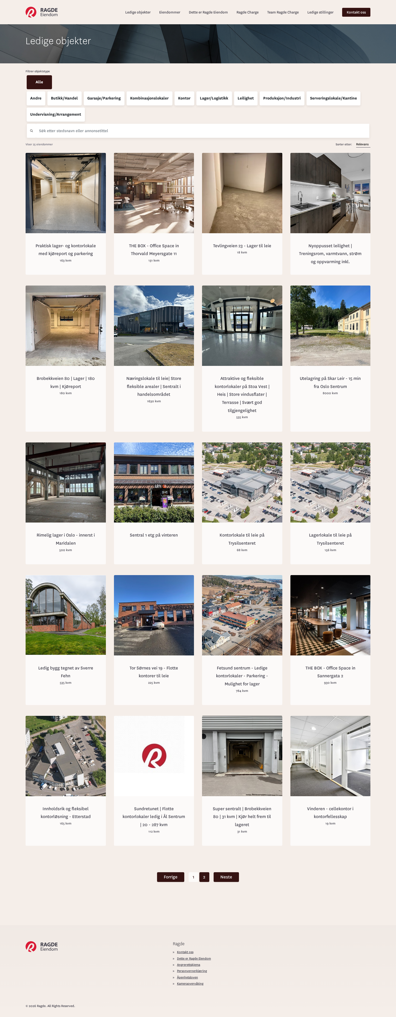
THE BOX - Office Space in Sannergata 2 (330, 672)
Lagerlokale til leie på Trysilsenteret (330, 539)
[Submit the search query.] (31, 131)
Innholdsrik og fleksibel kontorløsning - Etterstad (66, 813)
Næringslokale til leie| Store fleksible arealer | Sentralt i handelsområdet (153, 386)
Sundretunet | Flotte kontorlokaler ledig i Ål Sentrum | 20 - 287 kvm (154, 816)
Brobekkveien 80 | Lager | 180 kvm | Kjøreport (66, 382)
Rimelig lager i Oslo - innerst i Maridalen (66, 539)
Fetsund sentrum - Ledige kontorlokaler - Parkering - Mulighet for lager (242, 676)
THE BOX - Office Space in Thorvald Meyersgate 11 (154, 250)
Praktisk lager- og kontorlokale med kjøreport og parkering (66, 250)
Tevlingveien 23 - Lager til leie (242, 246)
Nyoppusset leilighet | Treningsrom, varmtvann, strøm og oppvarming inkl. (330, 253)
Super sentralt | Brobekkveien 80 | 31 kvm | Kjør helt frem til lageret (242, 816)
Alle (39, 82)
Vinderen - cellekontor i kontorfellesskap (330, 813)
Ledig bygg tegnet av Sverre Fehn (65, 672)
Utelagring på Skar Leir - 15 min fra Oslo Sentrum (330, 382)
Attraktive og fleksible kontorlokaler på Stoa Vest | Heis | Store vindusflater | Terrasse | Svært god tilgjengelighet (242, 394)
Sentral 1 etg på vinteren (154, 535)
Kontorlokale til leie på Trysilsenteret (242, 539)
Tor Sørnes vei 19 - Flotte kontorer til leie (154, 672)
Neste (226, 877)
